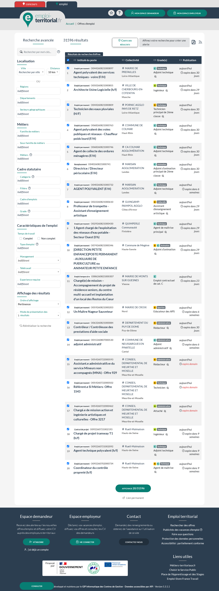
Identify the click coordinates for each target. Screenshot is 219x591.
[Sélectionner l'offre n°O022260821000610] (68, 202)
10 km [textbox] (51, 72)
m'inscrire (38, 541)
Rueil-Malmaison (134, 429)
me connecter (86, 541)
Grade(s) (162, 60)
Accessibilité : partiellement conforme (182, 543)
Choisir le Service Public (182, 569)
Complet (28, 238)
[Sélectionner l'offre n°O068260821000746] (68, 147)
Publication (189, 60)
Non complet (48, 238)
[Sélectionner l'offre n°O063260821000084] (68, 323)
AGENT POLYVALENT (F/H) (92, 189)
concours (31, 4)
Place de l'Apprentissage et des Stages (182, 574)
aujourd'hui (185, 68)
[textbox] (30, 72)
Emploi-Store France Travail (182, 578)
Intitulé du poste (87, 60)
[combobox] (31, 72)
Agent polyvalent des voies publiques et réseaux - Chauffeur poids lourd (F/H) (96, 133)
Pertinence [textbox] (24, 304)
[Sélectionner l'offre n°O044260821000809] (68, 105)
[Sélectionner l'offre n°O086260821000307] (68, 276)
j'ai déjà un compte (38, 549)
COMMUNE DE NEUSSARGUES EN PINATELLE (133, 343)
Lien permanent (135, 497)
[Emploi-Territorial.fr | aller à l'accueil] (42, 19)
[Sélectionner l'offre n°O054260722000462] (68, 406)
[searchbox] (38, 91)
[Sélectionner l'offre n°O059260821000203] (68, 307)
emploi (63, 4)
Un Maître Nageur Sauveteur (93, 311)
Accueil (70, 23)
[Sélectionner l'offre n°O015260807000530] (68, 340)
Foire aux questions (183, 534)
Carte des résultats (126, 42)
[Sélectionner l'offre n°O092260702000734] (68, 463)
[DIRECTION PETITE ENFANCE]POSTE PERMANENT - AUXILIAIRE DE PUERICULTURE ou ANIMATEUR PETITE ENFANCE (96, 259)
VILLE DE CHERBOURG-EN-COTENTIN (132, 89)
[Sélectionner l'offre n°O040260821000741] (68, 164)
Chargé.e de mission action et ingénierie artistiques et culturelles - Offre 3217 (93, 414)
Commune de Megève (137, 245)
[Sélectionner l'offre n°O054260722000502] (68, 383)
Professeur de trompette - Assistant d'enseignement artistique (91, 210)
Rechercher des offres (182, 525)
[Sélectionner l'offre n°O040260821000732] (68, 185)
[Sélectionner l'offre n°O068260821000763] (68, 125)
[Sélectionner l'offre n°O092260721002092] (68, 446)
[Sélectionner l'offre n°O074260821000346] (68, 245)
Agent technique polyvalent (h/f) (96, 450)
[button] (58, 52)
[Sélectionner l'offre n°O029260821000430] (68, 224)
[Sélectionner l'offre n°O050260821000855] (68, 85)
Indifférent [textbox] (23, 260)
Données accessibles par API (139, 586)
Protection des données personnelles (182, 538)
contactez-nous (134, 541)
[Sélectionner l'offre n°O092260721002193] (68, 429)
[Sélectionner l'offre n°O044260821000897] (68, 68)
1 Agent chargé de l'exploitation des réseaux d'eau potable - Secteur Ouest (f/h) (95, 232)
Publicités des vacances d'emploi (181, 529)
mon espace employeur (189, 13)
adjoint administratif (87, 344)
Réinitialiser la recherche (37, 325)
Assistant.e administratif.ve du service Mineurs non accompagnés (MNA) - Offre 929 (95, 368)
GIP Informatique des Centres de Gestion (102, 586)
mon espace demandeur (146, 13)
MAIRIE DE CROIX (136, 307)
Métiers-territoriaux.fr (183, 565)
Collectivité (132, 60)
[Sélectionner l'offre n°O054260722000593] (68, 359)
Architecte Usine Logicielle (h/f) (95, 89)
